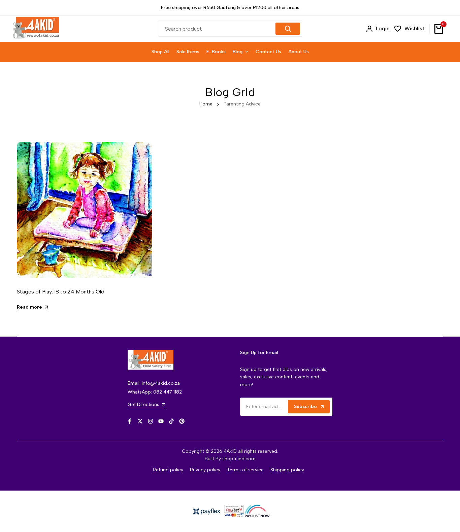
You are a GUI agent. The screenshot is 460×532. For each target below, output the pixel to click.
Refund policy (168, 470)
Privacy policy (205, 470)
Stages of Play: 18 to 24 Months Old (60, 291)
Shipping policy (287, 470)
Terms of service (245, 470)
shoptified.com (239, 459)
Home (205, 104)
